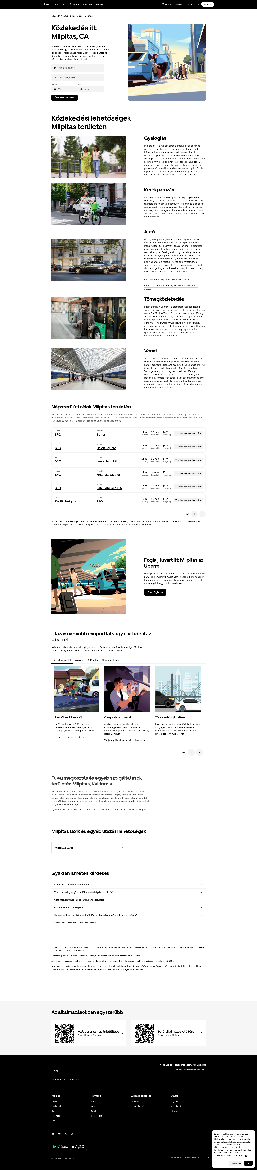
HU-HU (168, 4)
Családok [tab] (79, 660)
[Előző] (191, 752)
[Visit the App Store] (78, 1147)
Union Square (106, 448)
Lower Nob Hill (107, 461)
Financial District (108, 475)
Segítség (179, 4)
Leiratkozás (235, 1163)
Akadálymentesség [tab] (110, 660)
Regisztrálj (208, 4)
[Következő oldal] (202, 514)
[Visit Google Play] (60, 1147)
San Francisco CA (109, 488)
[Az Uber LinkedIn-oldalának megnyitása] (53, 1134)
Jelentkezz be (193, 4)
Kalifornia (77, 16)
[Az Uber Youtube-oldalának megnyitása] (59, 1134)
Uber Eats (87, 4)
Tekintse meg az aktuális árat (188, 433)
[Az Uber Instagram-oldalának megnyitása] (66, 1134)
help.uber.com (149, 961)
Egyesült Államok (60, 16)
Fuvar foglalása (155, 592)
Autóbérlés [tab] (93, 660)
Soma (101, 434)
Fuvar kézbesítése (71, 4)
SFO (58, 434)
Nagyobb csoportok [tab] (62, 660)
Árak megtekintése (64, 97)
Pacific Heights (65, 501)
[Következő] (199, 752)
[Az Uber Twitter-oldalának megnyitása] (72, 1134)
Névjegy (99, 4)
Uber (46, 4)
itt (246, 1155)
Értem (248, 1163)
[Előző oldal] (194, 514)
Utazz (57, 4)
